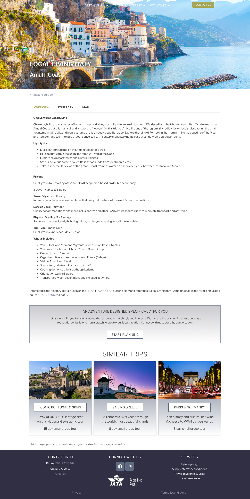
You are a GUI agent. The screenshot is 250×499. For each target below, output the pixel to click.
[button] (96, 6)
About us (60, 473)
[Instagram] (129, 466)
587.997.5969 (47, 294)
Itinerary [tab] (65, 107)
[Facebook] (120, 466)
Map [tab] (85, 107)
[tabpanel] (125, 197)
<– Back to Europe (41, 94)
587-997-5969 (64, 463)
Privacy (76, 492)
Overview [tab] (41, 107)
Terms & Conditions (173, 492)
